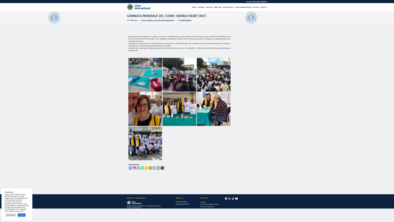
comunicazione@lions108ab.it (256, 2)
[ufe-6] (179, 75)
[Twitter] (138, 168)
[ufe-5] (214, 75)
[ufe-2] (214, 109)
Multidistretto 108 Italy (182, 204)
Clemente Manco (186, 20)
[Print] (150, 168)
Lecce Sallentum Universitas (164, 20)
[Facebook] (130, 168)
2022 (144, 20)
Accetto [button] (21, 215)
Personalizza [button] (10, 215)
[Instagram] (134, 168)
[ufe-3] (179, 109)
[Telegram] (154, 168)
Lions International (181, 202)
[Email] (158, 168)
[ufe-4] (145, 109)
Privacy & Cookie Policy (207, 207)
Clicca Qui (19, 211)
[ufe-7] (145, 75)
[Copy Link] (146, 168)
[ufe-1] (145, 143)
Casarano (149, 20)
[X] (162, 168)
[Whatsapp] (142, 168)
